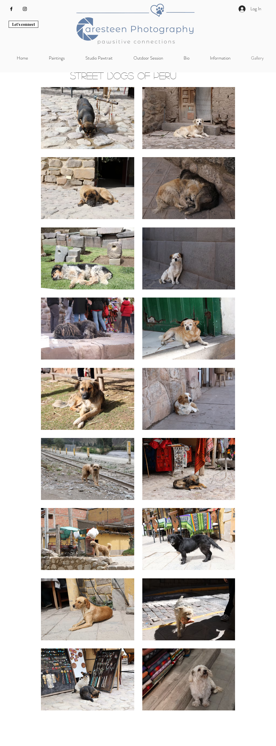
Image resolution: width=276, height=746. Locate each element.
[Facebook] (11, 9)
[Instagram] (24, 9)
